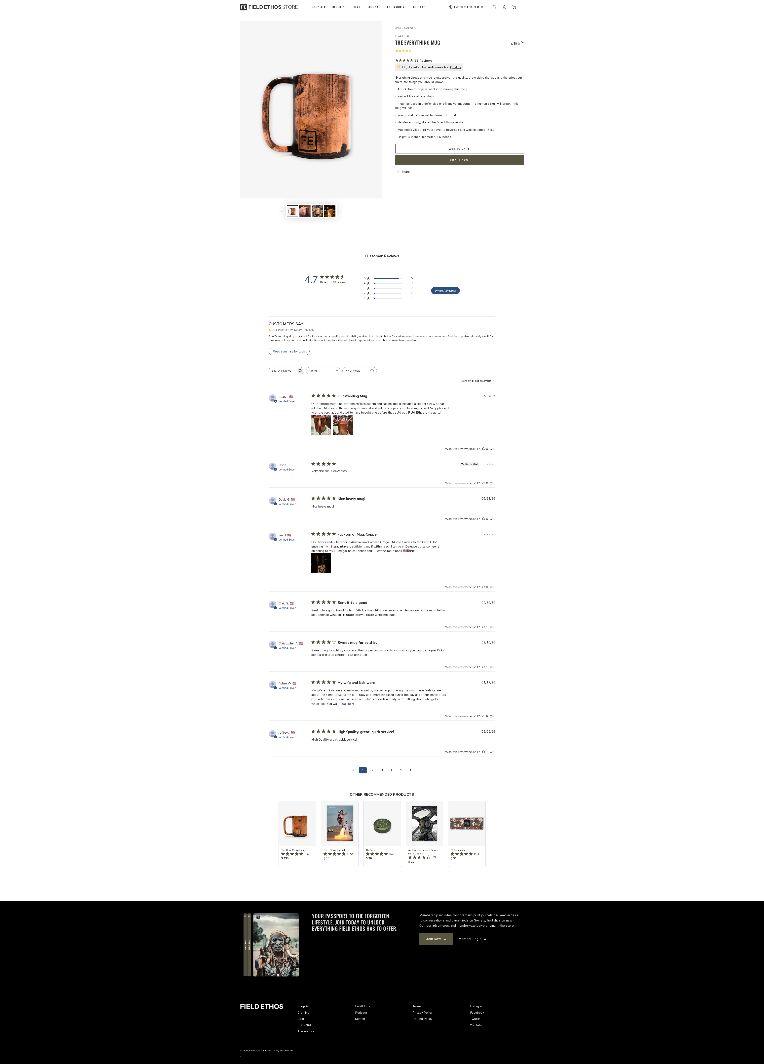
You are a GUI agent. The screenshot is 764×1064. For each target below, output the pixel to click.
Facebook (477, 1012)
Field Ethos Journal (260, 1050)
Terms (417, 1006)
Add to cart (459, 148)
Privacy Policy (423, 1012)
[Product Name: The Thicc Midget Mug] (297, 834)
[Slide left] (281, 211)
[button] (494, 7)
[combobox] (323, 370)
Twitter (475, 1019)
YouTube (476, 1025)
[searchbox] (283, 370)
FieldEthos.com (366, 1006)
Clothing (303, 1012)
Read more (347, 704)
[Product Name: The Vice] (382, 834)
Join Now (436, 939)
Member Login (472, 939)
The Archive (306, 1031)
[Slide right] (341, 211)
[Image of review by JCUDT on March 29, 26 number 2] (343, 425)
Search (360, 1019)
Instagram (477, 1006)
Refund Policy (422, 1019)
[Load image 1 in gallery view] (292, 211)
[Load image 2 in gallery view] (305, 211)
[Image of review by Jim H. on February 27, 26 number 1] (321, 563)
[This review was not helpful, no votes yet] (491, 449)
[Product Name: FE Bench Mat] (467, 834)
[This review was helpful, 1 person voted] (483, 627)
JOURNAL (305, 1025)
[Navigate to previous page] (353, 770)
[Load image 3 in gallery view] (317, 211)
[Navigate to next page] (410, 770)
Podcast (361, 1012)
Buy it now (459, 160)
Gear (301, 1019)
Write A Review (445, 291)
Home (398, 28)
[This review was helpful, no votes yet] (483, 449)
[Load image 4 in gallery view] (329, 211)
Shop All (303, 1006)
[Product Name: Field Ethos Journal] (340, 834)
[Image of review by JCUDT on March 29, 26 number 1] (321, 425)
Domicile (409, 28)
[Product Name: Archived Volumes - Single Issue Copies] (424, 834)
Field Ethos (402, 36)
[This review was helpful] (483, 716)
